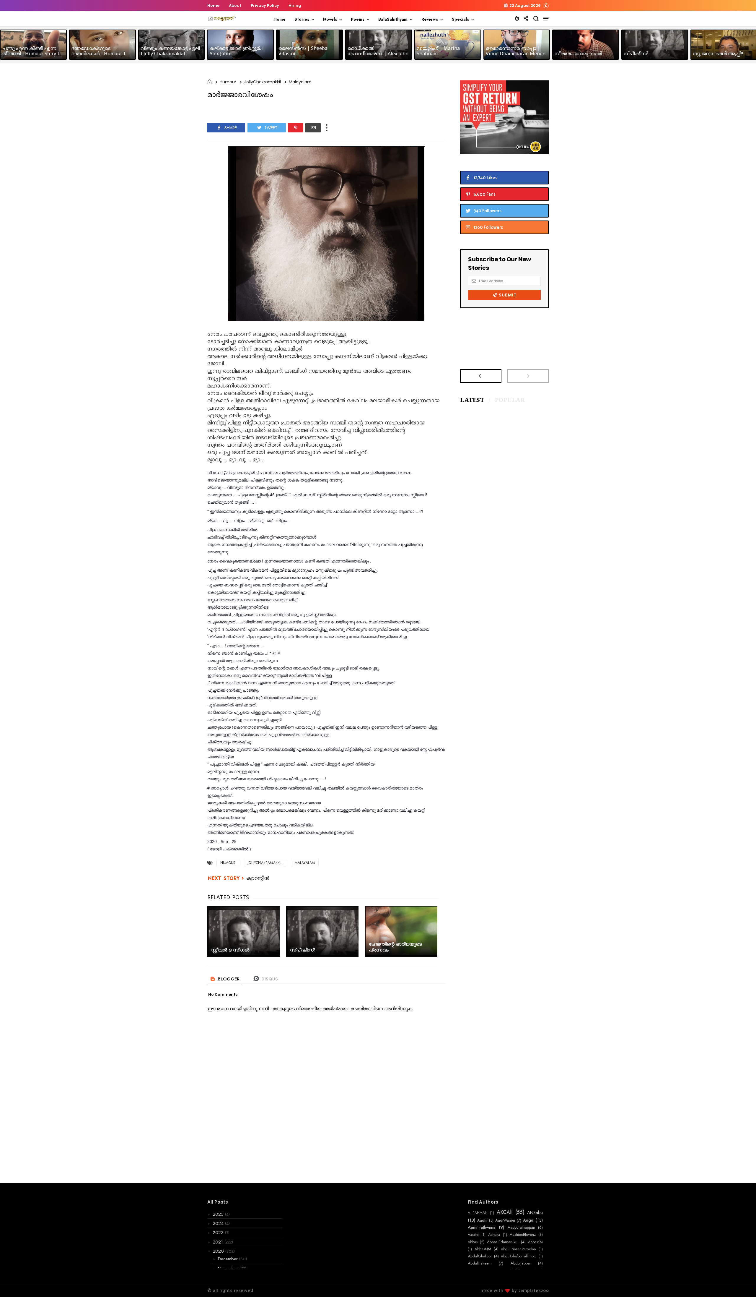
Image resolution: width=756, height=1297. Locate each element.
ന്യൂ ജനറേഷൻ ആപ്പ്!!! (718, 54)
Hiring (295, 5)
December (228, 1259)
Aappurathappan (521, 1227)
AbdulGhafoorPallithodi (518, 1256)
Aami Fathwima (482, 1227)
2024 (219, 1223)
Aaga (528, 1220)
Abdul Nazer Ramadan (518, 1249)
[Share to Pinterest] (295, 127)
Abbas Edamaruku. (503, 1242)
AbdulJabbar (521, 1263)
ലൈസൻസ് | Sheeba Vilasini (303, 51)
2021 (218, 1242)
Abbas (473, 1242)
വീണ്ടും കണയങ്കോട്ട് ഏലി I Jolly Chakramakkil (170, 51)
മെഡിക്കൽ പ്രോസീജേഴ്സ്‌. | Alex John (378, 51)
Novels (330, 19)
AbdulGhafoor (480, 1256)
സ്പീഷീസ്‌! (636, 54)
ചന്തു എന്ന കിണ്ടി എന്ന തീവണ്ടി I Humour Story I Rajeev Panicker (30, 54)
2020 (219, 1251)
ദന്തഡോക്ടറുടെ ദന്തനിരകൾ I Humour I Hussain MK (98, 54)
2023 (219, 1232)
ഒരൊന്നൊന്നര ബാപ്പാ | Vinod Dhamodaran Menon (515, 51)
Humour (228, 82)
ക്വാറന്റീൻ (257, 878)
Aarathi (473, 1235)
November (228, 1268)
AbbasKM (535, 1242)
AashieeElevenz (523, 1234)
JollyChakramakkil (262, 82)
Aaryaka (494, 1235)
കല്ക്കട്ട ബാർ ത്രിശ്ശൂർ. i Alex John (236, 51)
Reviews (429, 19)
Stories (301, 19)
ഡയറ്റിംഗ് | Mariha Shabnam (438, 51)
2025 (219, 1214)
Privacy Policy (265, 5)
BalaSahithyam (393, 19)
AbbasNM (483, 1249)
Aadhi (482, 1220)
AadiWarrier (505, 1220)
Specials (460, 19)
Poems (357, 19)
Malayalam (300, 82)
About (235, 5)
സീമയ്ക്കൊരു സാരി (578, 54)
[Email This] (313, 127)
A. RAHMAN (478, 1213)
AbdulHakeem (480, 1263)
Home (213, 5)
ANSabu (535, 1212)
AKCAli (505, 1212)
